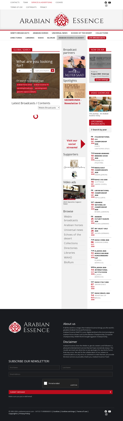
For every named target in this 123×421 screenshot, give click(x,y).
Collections (102, 33)
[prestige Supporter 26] (74, 67)
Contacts (14, 2)
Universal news (60, 33)
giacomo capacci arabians (26, 92)
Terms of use (16, 7)
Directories (16, 37)
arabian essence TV (41, 85)
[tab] (100, 129)
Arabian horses (40, 33)
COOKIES (59, 2)
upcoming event (41, 88)
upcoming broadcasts (25, 88)
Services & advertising (41, 2)
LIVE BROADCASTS (97, 37)
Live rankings (102, 80)
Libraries (30, 37)
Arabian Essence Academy (71, 37)
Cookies (56, 411)
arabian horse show (24, 85)
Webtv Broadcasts (19, 33)
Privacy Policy (24, 413)
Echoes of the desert (81, 33)
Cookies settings (68, 411)
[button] (99, 129)
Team (25, 2)
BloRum (51, 37)
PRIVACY (43, 7)
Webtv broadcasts (71, 218)
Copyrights (31, 7)
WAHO (41, 37)
